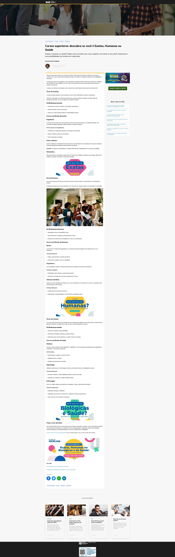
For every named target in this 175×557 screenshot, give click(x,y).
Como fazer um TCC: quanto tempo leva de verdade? (75, 522)
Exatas (57, 485)
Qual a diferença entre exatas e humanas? (57, 466)
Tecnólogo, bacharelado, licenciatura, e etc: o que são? (60, 469)
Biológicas (69, 485)
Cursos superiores (50, 485)
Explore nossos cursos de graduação (56, 432)
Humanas (63, 485)
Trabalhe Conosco (92, 542)
